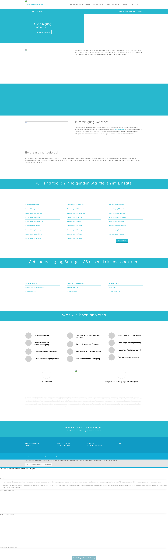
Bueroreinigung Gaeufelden (33, 234)
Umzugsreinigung (29, 401)
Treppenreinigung (54, 400)
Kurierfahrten (127, 401)
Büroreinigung (28, 397)
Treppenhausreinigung (62, 400)
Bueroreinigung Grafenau (33, 238)
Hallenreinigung (136, 397)
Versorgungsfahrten (42, 403)
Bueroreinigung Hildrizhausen (76, 209)
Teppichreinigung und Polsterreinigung (101, 398)
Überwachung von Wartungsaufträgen (60, 404)
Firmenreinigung (34, 397)
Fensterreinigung (100, 401)
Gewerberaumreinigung (78, 401)
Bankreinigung (40, 397)
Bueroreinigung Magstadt (74, 225)
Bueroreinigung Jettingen (74, 217)
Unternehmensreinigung (97, 397)
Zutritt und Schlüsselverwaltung (119, 401)
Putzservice (90, 397)
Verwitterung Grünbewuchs (41, 400)
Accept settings (77, 558)
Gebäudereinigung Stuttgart (39, 456)
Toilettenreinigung (74, 397)
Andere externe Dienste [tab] (7, 514)
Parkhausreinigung (72, 287)
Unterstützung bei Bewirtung (126, 404)
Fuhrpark (138, 403)
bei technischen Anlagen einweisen (51, 406)
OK (27, 464)
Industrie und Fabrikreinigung (56, 397)
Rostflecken (48, 400)
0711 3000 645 (46, 382)
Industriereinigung (30, 292)
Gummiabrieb (128, 398)
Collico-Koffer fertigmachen (116, 403)
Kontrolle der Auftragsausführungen (37, 406)
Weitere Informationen (36, 464)
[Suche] (141, 4)
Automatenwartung (96, 403)
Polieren (26, 400)
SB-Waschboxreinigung (63, 398)
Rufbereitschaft (117, 404)
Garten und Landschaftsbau (75, 283)
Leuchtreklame (79, 400)
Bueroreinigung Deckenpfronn (34, 221)
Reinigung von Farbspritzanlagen (31, 398)
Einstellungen (47, 464)
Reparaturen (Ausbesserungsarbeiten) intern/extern (83, 403)
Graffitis (30, 400)
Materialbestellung (28, 404)
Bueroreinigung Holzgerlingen (76, 213)
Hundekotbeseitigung (106, 397)
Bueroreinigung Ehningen (32, 225)
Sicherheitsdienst (114, 283)
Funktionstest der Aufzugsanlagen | (107, 404)
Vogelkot (33, 400)
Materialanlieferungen (34, 403)
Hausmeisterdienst (86, 401)
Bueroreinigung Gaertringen (33, 230)
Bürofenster (93, 400)
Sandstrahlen (133, 398)
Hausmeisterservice (114, 292)
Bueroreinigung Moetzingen (75, 230)
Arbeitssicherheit (78, 404)
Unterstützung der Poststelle (105, 403)
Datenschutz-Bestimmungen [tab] (8, 548)
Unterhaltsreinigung (36, 401)
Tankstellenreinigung (41, 398)
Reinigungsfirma (72, 292)
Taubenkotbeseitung (114, 397)
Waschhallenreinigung (82, 398)
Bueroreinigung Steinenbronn (117, 217)
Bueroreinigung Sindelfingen (117, 213)
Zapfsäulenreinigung (90, 398)
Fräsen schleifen (139, 398)
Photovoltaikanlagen (112, 400)
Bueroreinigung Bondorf (32, 217)
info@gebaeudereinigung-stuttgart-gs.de (121, 382)
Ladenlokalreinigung (66, 397)
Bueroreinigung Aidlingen (32, 205)
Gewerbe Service (81, 397)
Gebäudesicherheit (71, 404)
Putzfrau (85, 397)
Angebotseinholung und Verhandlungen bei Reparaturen (42, 404)
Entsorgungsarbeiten (50, 403)
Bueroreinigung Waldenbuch (117, 221)
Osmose (42, 401)
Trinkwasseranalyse (122, 397)
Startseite (125, 11)
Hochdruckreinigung (121, 398)
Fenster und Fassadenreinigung (34, 287)
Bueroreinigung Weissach (34, 11)
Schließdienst (27, 406)
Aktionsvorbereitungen (136, 404)
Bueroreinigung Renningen (75, 238)
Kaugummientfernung (113, 398)
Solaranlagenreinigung (129, 400)
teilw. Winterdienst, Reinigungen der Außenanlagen (91, 404)
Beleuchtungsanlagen (86, 400)
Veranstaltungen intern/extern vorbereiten (65, 403)
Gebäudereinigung (31, 283)
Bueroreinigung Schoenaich (117, 209)
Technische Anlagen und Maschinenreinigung (52, 401)
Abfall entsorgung (129, 397)
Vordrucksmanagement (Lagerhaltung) (129, 403)
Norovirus (106, 400)
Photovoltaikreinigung (121, 400)
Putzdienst (98, 400)
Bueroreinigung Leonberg (74, 221)
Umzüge (55, 403)
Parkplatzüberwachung (62, 406)
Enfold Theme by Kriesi (54, 456)
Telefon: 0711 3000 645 (63, 443)
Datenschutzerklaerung (95, 445)
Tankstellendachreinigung (72, 398)
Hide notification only (89, 558)
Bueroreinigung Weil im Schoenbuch (119, 230)
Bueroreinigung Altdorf (32, 209)
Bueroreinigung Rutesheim (116, 205)
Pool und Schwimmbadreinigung (67, 401)
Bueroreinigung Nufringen (74, 234)
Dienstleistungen (119, 129)
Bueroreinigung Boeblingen (33, 213)
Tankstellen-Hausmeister (138, 400)
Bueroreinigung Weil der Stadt (117, 225)
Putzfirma (102, 400)
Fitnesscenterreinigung (108, 401)
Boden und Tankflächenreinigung (52, 398)
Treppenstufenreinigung (71, 400)
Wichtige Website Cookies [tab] (7, 490)
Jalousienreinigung (93, 401)
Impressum (91, 443)
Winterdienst (112, 287)
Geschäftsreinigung (47, 397)
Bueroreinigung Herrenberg (75, 205)
